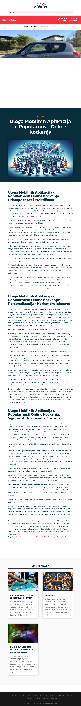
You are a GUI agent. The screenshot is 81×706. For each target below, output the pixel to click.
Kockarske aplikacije (34, 537)
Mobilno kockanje (48, 537)
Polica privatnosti (50, 703)
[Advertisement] (40, 75)
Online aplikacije (61, 537)
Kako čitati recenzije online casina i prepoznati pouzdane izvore (23, 650)
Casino (40, 116)
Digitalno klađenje (20, 537)
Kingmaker (50, 595)
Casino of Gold (28, 220)
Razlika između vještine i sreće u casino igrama (22, 596)
